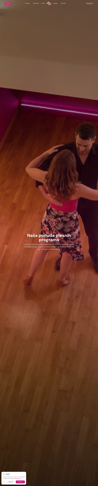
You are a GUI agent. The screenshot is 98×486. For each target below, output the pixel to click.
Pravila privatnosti (17, 478)
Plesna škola (8, 3)
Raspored (36, 3)
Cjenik (43, 3)
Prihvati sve (20, 481)
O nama (55, 3)
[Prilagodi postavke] (4, 481)
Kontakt (63, 3)
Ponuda (27, 3)
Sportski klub (89, 3)
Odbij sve (11, 481)
